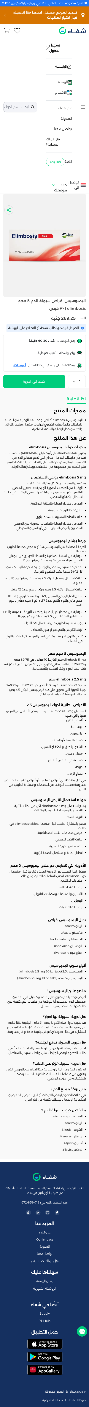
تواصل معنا (63, 129)
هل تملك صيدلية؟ (53, 141)
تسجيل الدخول (55, 48)
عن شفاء (65, 108)
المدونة (66, 118)
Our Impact (44, 1239)
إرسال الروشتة (44, 1281)
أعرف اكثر (19, 365)
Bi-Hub (45, 1321)
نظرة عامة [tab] (76, 399)
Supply (45, 1313)
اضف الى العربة (34, 381)
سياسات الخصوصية (53, 1400)
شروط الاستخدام (77, 1400)
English (55, 162)
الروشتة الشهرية (44, 1288)
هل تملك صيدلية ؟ (45, 1261)
